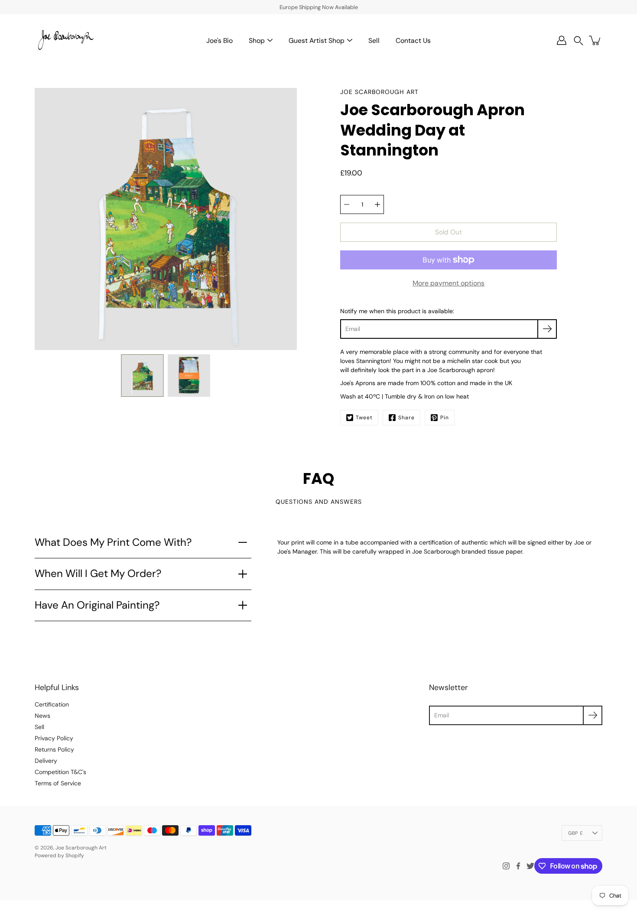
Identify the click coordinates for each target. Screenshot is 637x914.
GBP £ (575, 833)
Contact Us (413, 40)
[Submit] (592, 715)
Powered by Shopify (59, 855)
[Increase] (377, 204)
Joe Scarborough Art (81, 847)
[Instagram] (506, 865)
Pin (444, 417)
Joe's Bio (219, 40)
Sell (374, 40)
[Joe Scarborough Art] (65, 40)
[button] (578, 40)
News (42, 716)
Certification (52, 704)
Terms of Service (58, 783)
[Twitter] (530, 865)
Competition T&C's (60, 772)
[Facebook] (518, 865)
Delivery (46, 761)
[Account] (562, 40)
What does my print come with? (113, 542)
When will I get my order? (98, 573)
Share (406, 417)
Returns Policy (54, 749)
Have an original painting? (97, 605)
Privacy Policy (54, 738)
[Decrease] (346, 204)
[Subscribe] (547, 329)
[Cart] (595, 40)
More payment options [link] (448, 283)
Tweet (364, 417)
